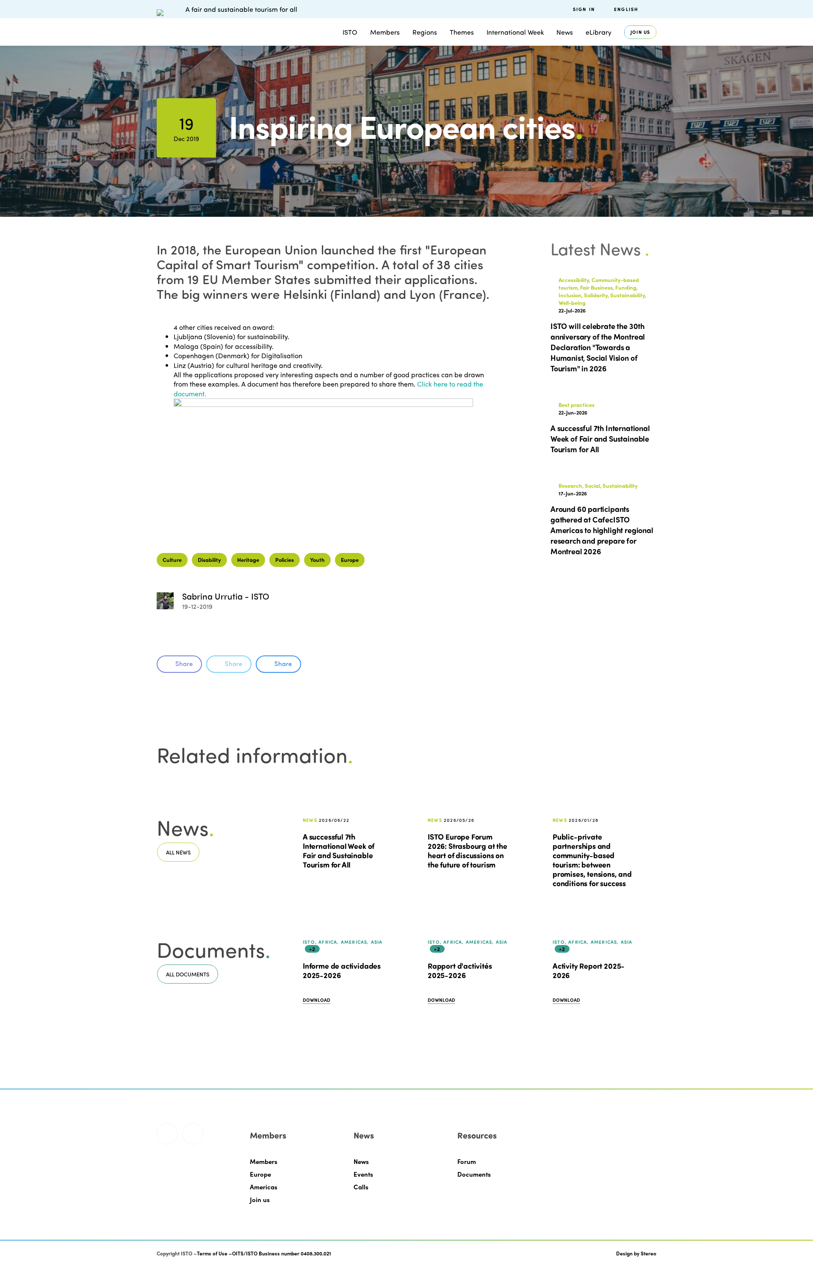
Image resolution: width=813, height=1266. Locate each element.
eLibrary (598, 32)
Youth (317, 560)
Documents (474, 1174)
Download (316, 1000)
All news (178, 852)
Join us (640, 32)
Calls (361, 1186)
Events (363, 1174)
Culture (172, 560)
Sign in (584, 9)
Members (385, 32)
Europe (350, 560)
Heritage (248, 560)
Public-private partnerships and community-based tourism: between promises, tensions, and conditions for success (592, 860)
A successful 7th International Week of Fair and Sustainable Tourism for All (338, 851)
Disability (209, 560)
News (361, 1161)
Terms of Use (212, 1253)
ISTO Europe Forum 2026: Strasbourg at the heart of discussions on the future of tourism (467, 851)
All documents (187, 974)
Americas (263, 1186)
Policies (284, 560)
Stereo (648, 1253)
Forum (466, 1161)
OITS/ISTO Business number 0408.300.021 (281, 1253)
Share (184, 663)
